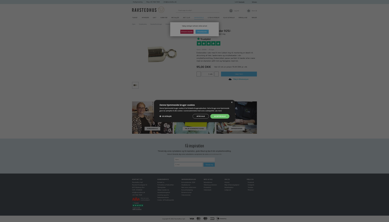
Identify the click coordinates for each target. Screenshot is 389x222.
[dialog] (194, 111)
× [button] (231, 102)
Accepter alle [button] (220, 116)
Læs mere (218, 111)
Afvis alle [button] (201, 116)
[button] (166, 116)
